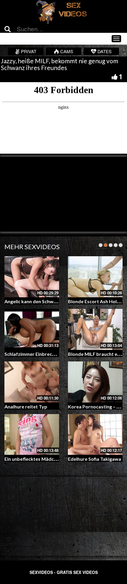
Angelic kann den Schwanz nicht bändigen (49, 301)
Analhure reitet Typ (25, 406)
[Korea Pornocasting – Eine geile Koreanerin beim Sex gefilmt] (95, 382)
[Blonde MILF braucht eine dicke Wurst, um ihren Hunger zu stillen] (95, 329)
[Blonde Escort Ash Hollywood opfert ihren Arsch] (95, 276)
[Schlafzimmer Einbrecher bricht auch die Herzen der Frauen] (31, 329)
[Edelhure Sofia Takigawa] (95, 434)
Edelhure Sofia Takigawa (94, 459)
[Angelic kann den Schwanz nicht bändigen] (31, 276)
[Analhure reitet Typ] (31, 382)
